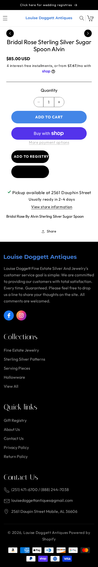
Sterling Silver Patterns (24, 359)
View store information (51, 206)
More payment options (49, 142)
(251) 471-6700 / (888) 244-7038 (40, 489)
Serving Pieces (17, 368)
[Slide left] (10, 33)
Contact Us (14, 438)
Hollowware (14, 377)
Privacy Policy (16, 447)
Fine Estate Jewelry (21, 350)
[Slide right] (88, 33)
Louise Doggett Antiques (45, 532)
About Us (12, 429)
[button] (5, 18)
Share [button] (51, 231)
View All (11, 386)
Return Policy (16, 456)
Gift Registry (15, 420)
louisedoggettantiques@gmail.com (42, 500)
